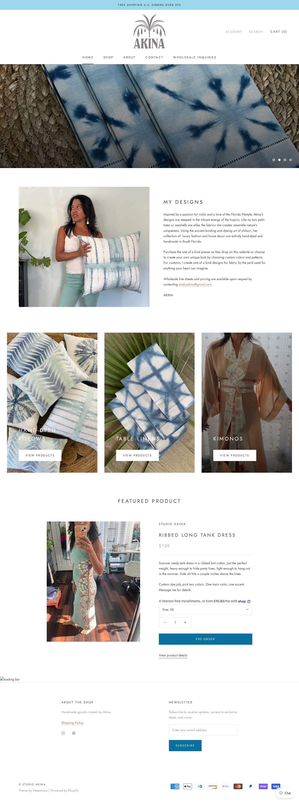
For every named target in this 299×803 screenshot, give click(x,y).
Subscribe (185, 745)
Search (256, 32)
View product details (173, 655)
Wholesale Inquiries (194, 57)
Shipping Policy (72, 722)
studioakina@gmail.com (195, 284)
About (129, 57)
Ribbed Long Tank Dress (197, 535)
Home (87, 57)
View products (40, 455)
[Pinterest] (73, 733)
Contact (154, 57)
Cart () (279, 31)
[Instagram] (63, 733)
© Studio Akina (32, 784)
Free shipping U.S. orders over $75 (149, 5)
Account (233, 32)
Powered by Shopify (64, 790)
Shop (108, 57)
